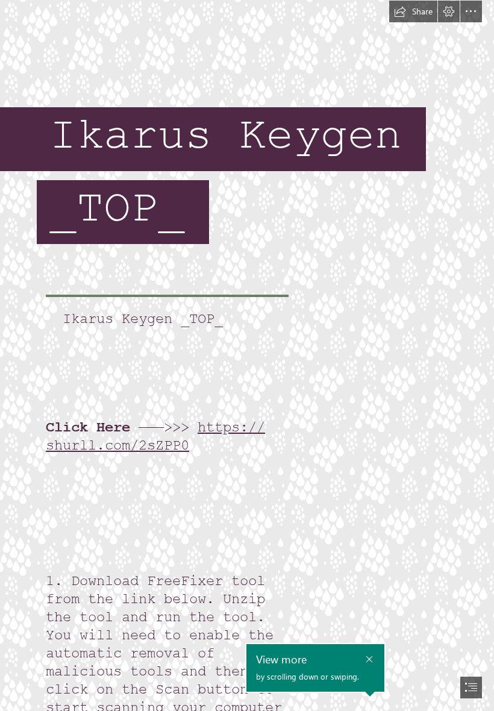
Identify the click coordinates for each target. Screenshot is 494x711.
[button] (413, 11)
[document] (247, 355)
